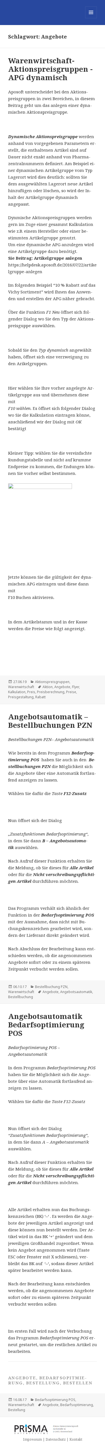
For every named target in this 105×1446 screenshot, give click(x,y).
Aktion (48, 686)
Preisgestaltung (21, 697)
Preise (71, 692)
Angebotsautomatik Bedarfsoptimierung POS (46, 1024)
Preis (31, 692)
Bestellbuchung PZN (51, 986)
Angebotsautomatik (76, 991)
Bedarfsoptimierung (76, 1404)
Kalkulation (16, 692)
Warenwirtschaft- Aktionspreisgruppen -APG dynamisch (50, 68)
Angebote (62, 686)
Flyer (75, 686)
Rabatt (40, 697)
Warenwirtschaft (21, 686)
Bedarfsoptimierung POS (55, 1399)
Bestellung (16, 1409)
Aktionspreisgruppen (52, 681)
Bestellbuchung (20, 996)
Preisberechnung (50, 692)
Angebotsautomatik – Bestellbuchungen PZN (50, 720)
